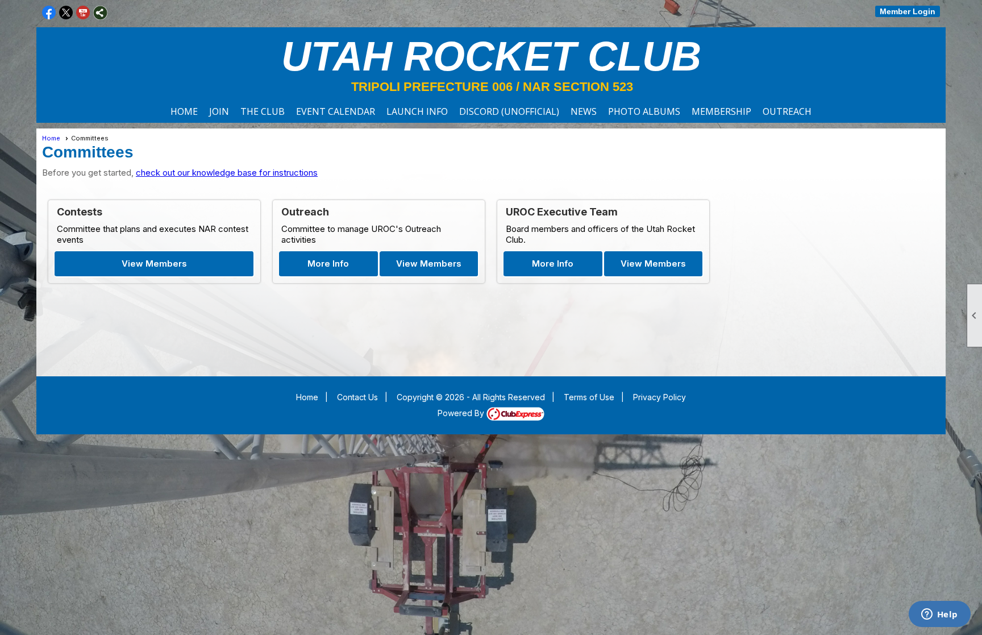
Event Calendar (335, 111)
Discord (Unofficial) (509, 111)
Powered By (462, 413)
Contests (79, 212)
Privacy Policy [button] (659, 397)
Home (184, 111)
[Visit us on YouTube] (83, 13)
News (584, 111)
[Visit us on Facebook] (49, 13)
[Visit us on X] (66, 13)
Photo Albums (644, 111)
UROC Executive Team (562, 212)
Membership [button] (721, 111)
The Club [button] (262, 111)
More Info (328, 263)
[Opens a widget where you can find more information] (939, 615)
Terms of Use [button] (589, 397)
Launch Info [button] (417, 111)
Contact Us (357, 397)
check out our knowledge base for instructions (227, 172)
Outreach (787, 111)
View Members (154, 263)
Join (219, 111)
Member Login (907, 11)
